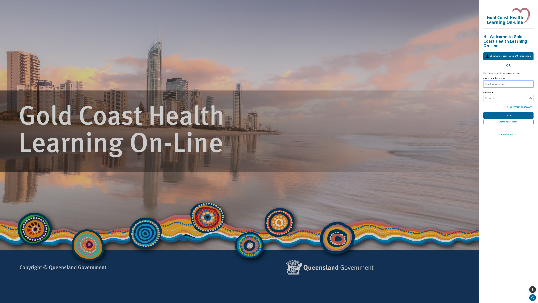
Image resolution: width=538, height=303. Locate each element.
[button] (532, 289)
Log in (508, 115)
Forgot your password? (519, 107)
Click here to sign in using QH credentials (510, 56)
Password (488, 92)
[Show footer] (532, 297)
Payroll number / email (494, 78)
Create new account (508, 121)
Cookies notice (508, 134)
